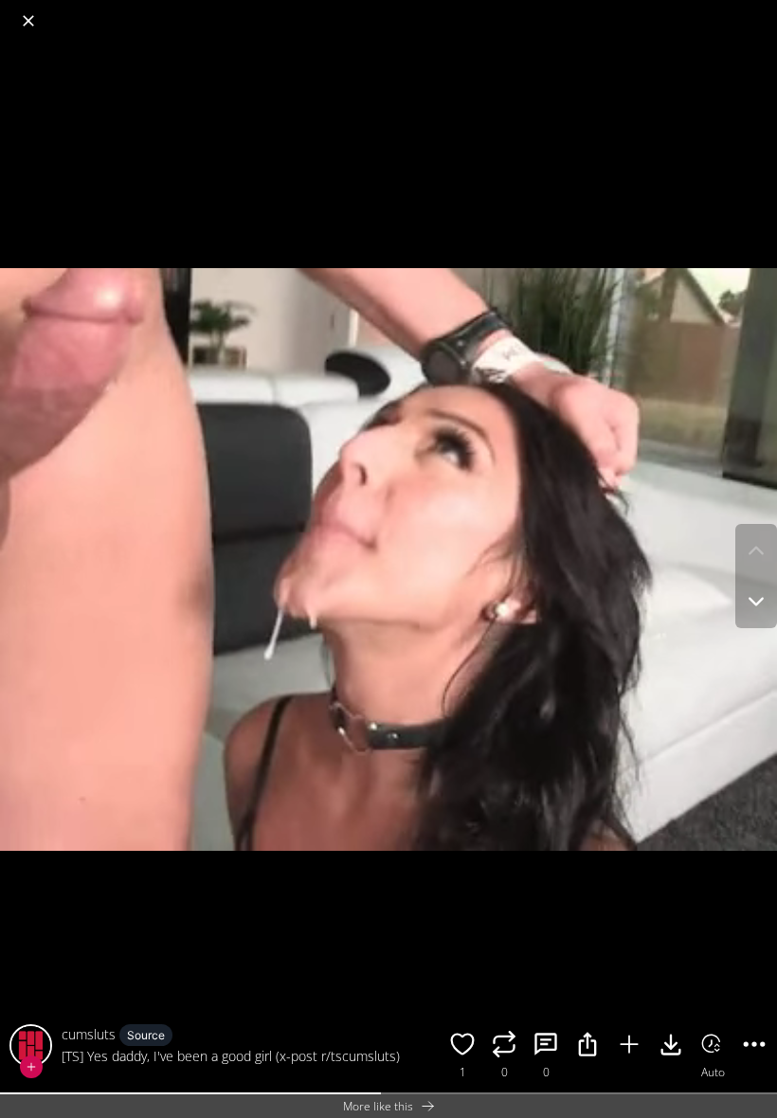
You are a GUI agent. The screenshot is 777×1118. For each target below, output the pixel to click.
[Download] (671, 1047)
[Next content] (756, 601)
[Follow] (31, 1066)
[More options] (754, 1047)
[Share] (587, 1047)
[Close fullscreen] (28, 21)
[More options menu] (758, 11)
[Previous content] (756, 550)
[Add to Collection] (629, 1047)
